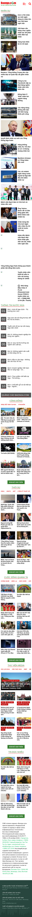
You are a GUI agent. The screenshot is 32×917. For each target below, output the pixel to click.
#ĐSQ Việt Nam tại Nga (8, 404)
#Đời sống (10, 727)
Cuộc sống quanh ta (16, 577)
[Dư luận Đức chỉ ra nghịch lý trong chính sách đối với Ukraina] (8, 779)
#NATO (8, 491)
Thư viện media (16, 665)
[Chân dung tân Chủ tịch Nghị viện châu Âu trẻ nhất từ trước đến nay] (9, 226)
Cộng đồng (16, 401)
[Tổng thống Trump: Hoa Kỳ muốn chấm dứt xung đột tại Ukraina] (8, 535)
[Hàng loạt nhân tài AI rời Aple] (9, 46)
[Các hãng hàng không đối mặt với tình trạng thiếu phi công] (9, 112)
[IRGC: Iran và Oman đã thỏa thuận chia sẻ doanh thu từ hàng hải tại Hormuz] (8, 553)
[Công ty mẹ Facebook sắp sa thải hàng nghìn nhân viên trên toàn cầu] (9, 85)
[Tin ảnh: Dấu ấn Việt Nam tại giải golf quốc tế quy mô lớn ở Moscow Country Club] (8, 412)
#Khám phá (4, 704)
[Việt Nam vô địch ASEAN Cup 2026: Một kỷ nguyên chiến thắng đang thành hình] (8, 588)
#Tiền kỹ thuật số (24, 491)
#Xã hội (4, 727)
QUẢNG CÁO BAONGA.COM (15, 395)
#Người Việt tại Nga (13, 680)
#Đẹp (25, 669)
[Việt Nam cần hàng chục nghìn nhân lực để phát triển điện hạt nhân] (9, 33)
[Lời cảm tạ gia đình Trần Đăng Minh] (24, 430)
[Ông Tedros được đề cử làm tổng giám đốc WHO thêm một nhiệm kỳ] (9, 213)
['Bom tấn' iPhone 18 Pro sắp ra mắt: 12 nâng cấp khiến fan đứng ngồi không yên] (24, 643)
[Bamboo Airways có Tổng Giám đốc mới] (9, 163)
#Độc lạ (14, 581)
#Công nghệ (5, 581)
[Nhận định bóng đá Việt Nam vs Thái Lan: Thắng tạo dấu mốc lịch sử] (8, 607)
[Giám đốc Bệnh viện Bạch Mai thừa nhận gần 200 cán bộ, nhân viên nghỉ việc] (9, 238)
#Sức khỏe (22, 581)
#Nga (2, 491)
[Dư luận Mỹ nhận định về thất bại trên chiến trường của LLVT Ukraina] (24, 779)
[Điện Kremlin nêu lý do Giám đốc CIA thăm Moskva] (24, 797)
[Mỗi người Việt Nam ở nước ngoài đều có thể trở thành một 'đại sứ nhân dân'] (8, 464)
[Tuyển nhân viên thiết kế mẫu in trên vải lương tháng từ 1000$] (9, 274)
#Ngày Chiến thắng (23, 704)
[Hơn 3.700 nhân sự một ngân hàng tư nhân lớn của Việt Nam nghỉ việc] (9, 19)
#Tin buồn (21, 404)
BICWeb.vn (25, 908)
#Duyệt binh (10, 702)
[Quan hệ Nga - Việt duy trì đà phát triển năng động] (24, 553)
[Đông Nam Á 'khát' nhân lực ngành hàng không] (9, 99)
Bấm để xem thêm (16, 482)
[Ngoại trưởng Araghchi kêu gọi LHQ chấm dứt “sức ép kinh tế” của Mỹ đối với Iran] (24, 535)
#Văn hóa (20, 727)
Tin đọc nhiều (16, 752)
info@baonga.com (11, 903)
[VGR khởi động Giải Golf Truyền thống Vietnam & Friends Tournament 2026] (24, 447)
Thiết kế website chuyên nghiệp (13, 906)
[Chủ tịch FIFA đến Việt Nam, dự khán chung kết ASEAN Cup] (24, 625)
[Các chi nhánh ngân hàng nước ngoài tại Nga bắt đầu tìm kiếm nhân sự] (9, 176)
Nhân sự (5, 11)
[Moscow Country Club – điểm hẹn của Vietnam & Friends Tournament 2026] (24, 412)
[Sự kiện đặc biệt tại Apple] (24, 588)
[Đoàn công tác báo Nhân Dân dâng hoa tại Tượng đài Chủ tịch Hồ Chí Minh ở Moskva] (24, 464)
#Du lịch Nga (5, 669)
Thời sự (16, 487)
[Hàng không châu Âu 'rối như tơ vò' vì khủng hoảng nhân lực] (9, 149)
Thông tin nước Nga (12, 305)
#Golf (4, 680)
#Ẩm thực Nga (17, 669)
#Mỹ (14, 491)
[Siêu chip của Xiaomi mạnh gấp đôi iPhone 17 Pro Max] (8, 643)
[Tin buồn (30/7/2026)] (8, 447)
